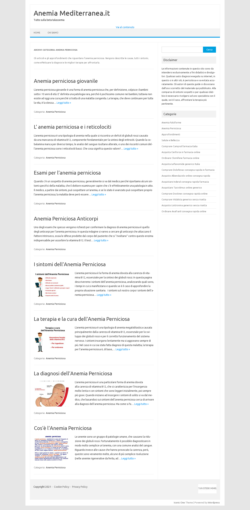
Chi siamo (53, 32)
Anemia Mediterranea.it (72, 13)
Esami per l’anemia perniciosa (67, 172)
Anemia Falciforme (171, 122)
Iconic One (179, 502)
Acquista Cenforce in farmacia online (181, 152)
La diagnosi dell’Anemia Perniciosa (73, 373)
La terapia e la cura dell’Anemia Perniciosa (82, 319)
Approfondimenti (171, 134)
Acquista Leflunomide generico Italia (181, 164)
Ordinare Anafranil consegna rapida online (184, 211)
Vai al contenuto (125, 27)
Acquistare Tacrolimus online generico (182, 187)
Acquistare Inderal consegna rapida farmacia (185, 181)
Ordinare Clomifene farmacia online (180, 158)
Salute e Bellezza (171, 140)
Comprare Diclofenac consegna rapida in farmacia (188, 170)
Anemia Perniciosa (56, 111)
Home (37, 32)
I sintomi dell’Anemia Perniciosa (70, 264)
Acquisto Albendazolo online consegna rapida (186, 175)
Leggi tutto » (64, 102)
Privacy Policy (79, 486)
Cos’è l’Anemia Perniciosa (63, 428)
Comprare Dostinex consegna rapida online (185, 193)
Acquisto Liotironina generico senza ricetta (184, 205)
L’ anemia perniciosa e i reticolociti (72, 127)
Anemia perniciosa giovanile (66, 81)
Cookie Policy (61, 486)
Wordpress (214, 502)
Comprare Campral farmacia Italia (179, 146)
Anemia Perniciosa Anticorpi (66, 218)
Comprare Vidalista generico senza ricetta (184, 199)
